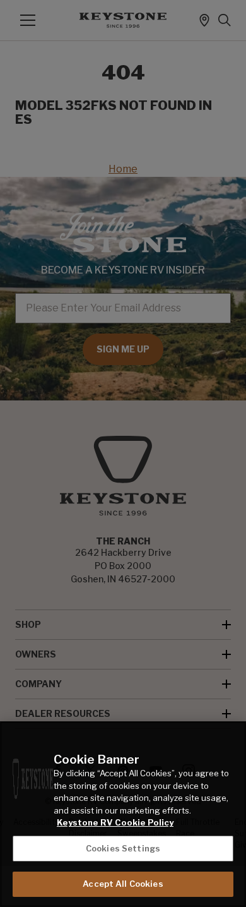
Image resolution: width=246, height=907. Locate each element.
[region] (123, 814)
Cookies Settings (123, 848)
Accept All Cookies (123, 884)
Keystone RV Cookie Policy (115, 822)
